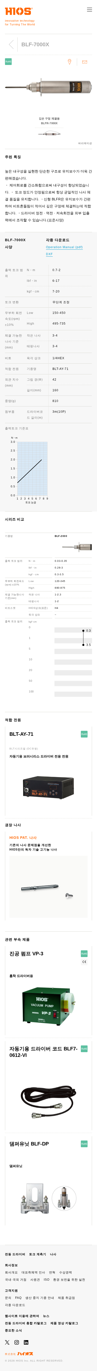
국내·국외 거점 (16, 1279)
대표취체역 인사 (33, 1272)
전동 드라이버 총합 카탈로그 (26, 1323)
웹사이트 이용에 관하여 (22, 1316)
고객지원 (11, 1290)
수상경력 (65, 1272)
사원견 (35, 1279)
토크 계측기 (37, 1254)
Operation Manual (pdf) (64, 247)
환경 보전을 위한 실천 (69, 1279)
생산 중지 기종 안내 (39, 1298)
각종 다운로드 (15, 1305)
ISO (46, 1279)
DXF (49, 254)
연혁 (52, 1272)
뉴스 (46, 1316)
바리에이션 (85, 143)
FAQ (18, 1298)
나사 (53, 1254)
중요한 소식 (13, 1330)
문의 (8, 1298)
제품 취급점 (66, 1298)
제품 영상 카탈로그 (64, 1323)
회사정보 (11, 1265)
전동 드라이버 (15, 1254)
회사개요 (11, 1272)
